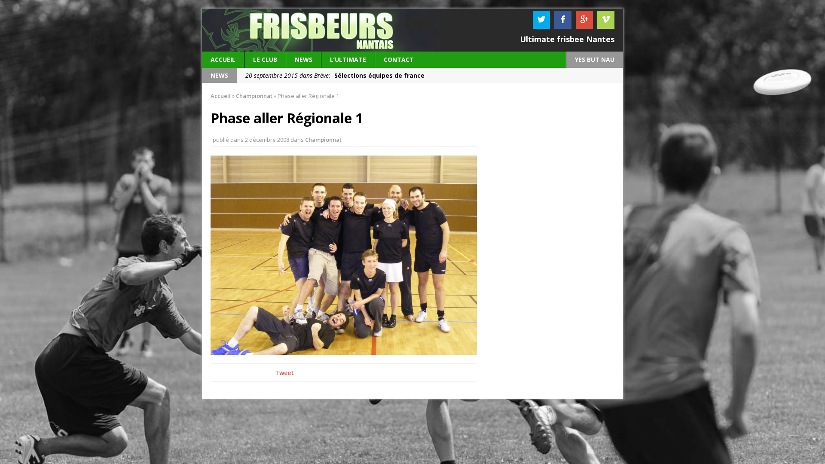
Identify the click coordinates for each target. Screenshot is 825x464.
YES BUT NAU (594, 59)
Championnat (323, 139)
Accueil (223, 59)
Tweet (284, 373)
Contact (399, 59)
